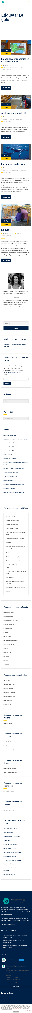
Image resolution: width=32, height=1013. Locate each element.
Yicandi (8, 591)
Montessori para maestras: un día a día (13, 940)
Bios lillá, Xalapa (10, 516)
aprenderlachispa (8, 67)
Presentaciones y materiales (18, 170)
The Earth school (8, 832)
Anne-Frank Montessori (10, 772)
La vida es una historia (13, 164)
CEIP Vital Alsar (7, 700)
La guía (5, 229)
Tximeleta (6, 665)
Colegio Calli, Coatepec (9, 458)
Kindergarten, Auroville (9, 856)
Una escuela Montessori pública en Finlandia (14, 345)
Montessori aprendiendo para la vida (13, 484)
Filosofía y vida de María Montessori (13, 468)
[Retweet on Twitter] (9, 982)
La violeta (6, 657)
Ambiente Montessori (9, 435)
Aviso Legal (6, 372)
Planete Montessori (8, 791)
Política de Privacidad (16, 372)
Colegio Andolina (8, 616)
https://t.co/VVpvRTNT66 (13, 977)
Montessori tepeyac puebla (13, 561)
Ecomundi (8, 542)
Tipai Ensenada (10, 577)
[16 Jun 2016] (16, 47)
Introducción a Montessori (10, 472)
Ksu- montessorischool (10, 768)
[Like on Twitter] (12, 982)
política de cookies (17, 1008)
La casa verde (7, 653)
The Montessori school (10, 829)
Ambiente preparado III (13, 113)
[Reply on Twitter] (6, 982)
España (21, 67)
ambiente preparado (9, 119)
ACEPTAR (16, 1011)
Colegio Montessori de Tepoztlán (15, 538)
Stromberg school (8, 750)
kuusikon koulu (7, 746)
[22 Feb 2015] (16, 102)
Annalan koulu (7, 742)
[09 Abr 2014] (16, 214)
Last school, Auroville (9, 874)
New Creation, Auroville (9, 848)
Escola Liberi (7, 636)
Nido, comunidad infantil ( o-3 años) (13, 492)
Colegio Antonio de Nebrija (10, 620)
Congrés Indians (8, 688)
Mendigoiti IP (7, 704)
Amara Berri (6, 680)
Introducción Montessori (10, 476)
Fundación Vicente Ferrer (10, 844)
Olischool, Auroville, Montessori (12, 852)
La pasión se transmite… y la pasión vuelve (15, 60)
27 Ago (7, 968)
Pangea (5, 661)
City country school (8, 612)
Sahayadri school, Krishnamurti (12, 836)
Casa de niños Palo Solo (10, 443)
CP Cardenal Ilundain (9, 692)
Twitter (15, 982)
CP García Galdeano (9, 696)
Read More (6, 88)
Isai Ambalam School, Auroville (12, 860)
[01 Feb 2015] (16, 152)
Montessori (18, 119)
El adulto (15, 67)
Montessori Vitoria (8, 624)
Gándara (5, 648)
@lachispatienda (21, 966)
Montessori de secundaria (13, 553)
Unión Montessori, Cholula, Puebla (15, 587)
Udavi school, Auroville (9, 864)
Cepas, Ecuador (7, 455)
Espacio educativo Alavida (10, 640)
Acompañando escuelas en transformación (15, 935)
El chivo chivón (7, 628)
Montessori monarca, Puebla (14, 557)
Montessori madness (9, 488)
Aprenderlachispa (11, 966)
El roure (5, 632)
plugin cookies (28, 1010)
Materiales (6, 170)
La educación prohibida (9, 480)
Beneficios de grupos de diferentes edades (15, 439)
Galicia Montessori (8, 644)
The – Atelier (7, 840)
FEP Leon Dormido (8, 810)
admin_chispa (9, 65)
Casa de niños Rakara (12, 524)
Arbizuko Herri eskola (9, 684)
